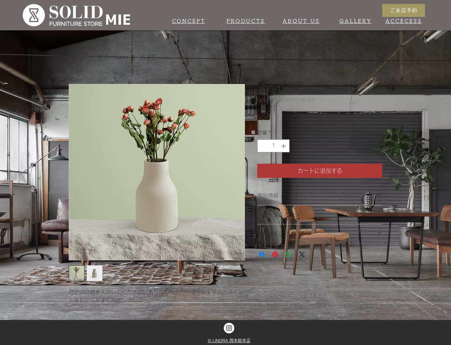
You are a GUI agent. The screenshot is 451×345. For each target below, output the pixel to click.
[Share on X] (302, 254)
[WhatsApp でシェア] (288, 254)
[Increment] (284, 146)
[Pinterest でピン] (275, 254)
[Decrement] (262, 146)
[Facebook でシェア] (262, 254)
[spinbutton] (273, 146)
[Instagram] (229, 328)
